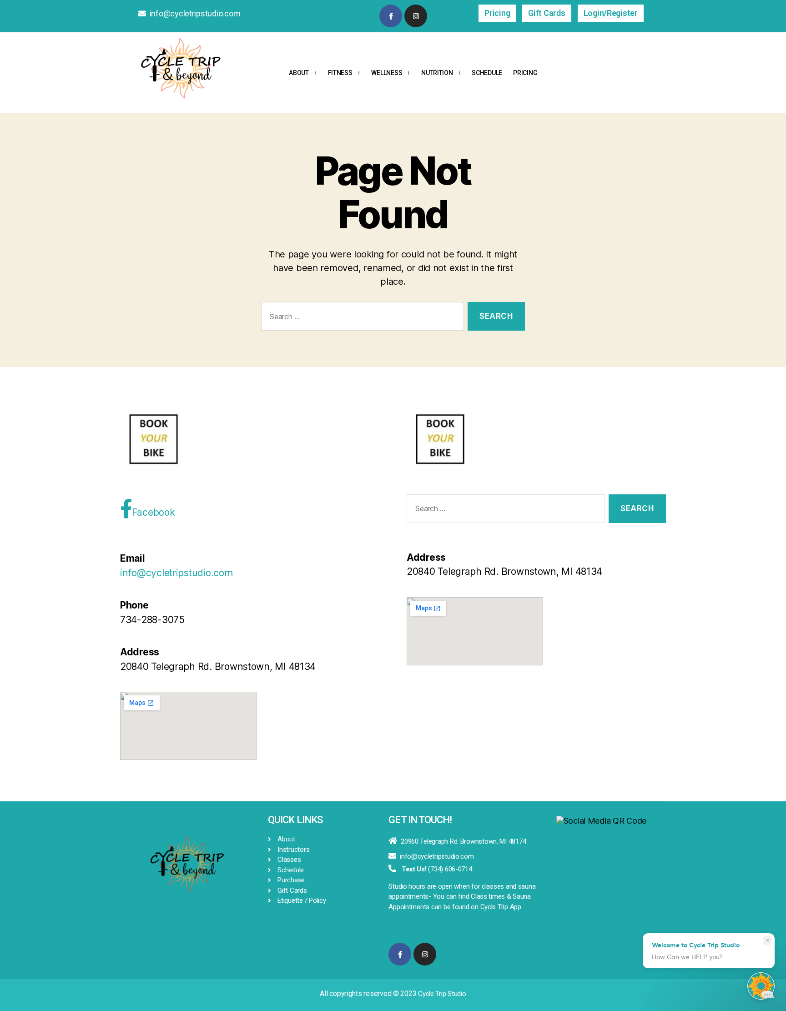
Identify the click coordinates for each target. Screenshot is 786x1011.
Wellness (386, 72)
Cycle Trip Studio (442, 994)
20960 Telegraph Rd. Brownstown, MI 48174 (463, 841)
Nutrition (437, 72)
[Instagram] (415, 16)
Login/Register (611, 13)
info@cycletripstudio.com (195, 13)
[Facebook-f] (390, 16)
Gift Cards (546, 13)
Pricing (497, 13)
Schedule (487, 72)
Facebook (153, 512)
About (299, 72)
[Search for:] (360, 318)
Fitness (340, 72)
